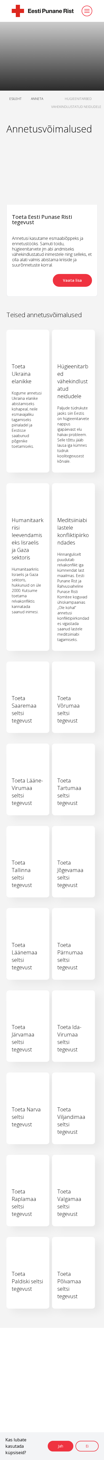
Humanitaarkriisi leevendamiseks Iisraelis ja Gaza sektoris (27, 539)
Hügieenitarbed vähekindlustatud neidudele (72, 381)
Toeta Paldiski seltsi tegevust (27, 1281)
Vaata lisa (72, 280)
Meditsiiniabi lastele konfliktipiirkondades (73, 531)
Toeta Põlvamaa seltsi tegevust (69, 1285)
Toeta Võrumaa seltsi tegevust (68, 709)
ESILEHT (15, 98)
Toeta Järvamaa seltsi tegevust (23, 1038)
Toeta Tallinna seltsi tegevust (22, 874)
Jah (60, 1446)
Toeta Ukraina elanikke (21, 374)
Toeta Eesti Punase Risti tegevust (42, 219)
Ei (87, 1446)
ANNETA (37, 98)
